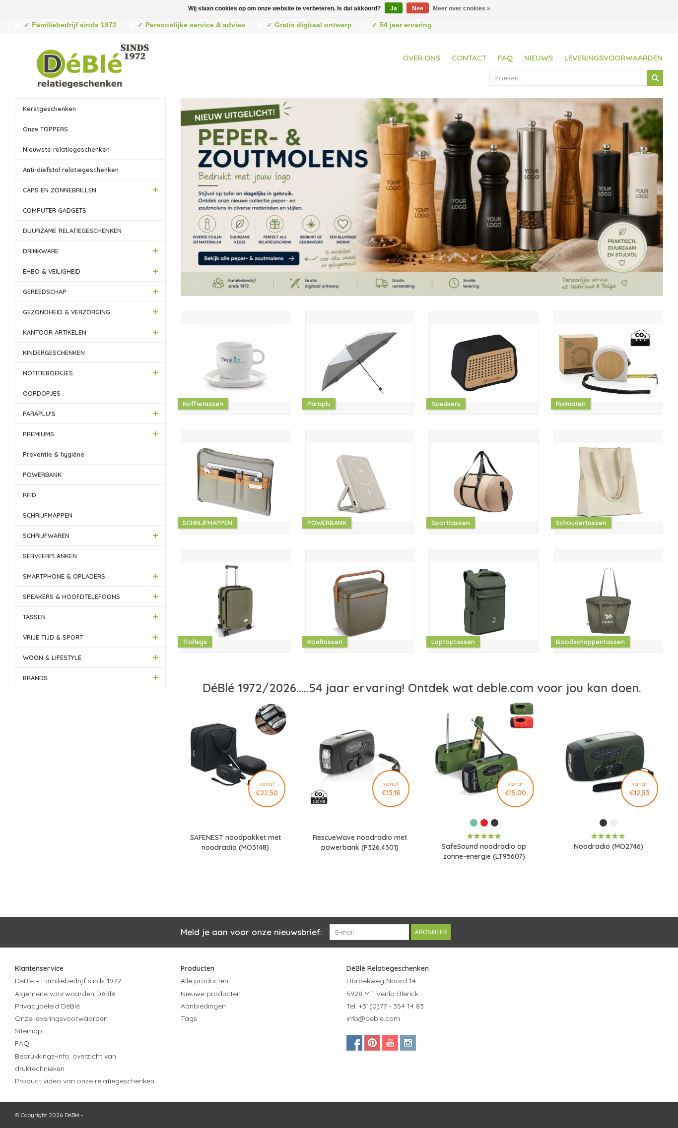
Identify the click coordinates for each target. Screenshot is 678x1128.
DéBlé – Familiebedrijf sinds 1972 (68, 980)
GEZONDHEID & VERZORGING (66, 312)
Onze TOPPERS (45, 129)
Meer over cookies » (461, 8)
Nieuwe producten (211, 993)
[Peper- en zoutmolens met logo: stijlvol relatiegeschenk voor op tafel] (422, 197)
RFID (29, 495)
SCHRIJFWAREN (46, 535)
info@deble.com (373, 1018)
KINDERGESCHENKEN (54, 352)
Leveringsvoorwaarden (613, 57)
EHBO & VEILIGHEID (51, 271)
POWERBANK (42, 474)
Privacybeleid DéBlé (47, 1006)
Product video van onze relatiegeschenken (84, 1080)
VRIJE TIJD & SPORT (53, 637)
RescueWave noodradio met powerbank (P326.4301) (360, 842)
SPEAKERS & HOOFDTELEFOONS (71, 596)
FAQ (505, 57)
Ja (393, 8)
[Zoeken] (655, 78)
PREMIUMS (38, 434)
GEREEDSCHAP (45, 292)
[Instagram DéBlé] (408, 1043)
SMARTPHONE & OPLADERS (64, 576)
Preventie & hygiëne (53, 454)
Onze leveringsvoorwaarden (61, 1018)
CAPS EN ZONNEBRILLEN (59, 190)
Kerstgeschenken (49, 109)
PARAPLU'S (39, 413)
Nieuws (538, 57)
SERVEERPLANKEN (50, 556)
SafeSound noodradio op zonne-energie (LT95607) (484, 851)
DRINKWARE (41, 251)
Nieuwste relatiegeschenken (66, 149)
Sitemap (28, 1030)
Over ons (421, 57)
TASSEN (34, 617)
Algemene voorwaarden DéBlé (65, 993)
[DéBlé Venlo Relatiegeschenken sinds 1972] (93, 64)
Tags (189, 1018)
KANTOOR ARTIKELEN (54, 332)
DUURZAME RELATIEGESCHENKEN (72, 231)
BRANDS (35, 678)
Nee (417, 8)
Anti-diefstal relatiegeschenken (71, 170)
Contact (469, 57)
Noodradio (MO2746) (608, 846)
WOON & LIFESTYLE (52, 657)
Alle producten (204, 980)
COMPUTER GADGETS (54, 210)
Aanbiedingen (203, 1006)
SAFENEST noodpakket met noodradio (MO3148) (235, 842)
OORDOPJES (42, 393)
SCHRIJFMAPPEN (47, 515)
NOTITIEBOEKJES (48, 373)
